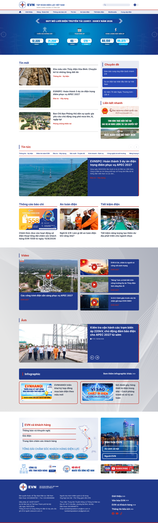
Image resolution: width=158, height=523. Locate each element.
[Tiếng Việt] (41, 5)
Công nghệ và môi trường (116, 153)
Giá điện (26, 436)
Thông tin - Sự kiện (61, 76)
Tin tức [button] (73, 12)
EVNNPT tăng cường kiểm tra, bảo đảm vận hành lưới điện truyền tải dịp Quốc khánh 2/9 (113, 165)
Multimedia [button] (112, 12)
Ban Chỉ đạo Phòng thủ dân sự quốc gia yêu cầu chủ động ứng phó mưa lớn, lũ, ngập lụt (73, 116)
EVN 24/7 (25, 300)
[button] (154, 34)
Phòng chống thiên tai (62, 124)
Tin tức (26, 147)
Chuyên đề (112, 64)
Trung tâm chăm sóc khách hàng (39, 441)
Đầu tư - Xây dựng (60, 98)
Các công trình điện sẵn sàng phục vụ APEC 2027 (47, 295)
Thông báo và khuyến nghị (36, 430)
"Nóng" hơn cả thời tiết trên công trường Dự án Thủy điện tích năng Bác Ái (123, 283)
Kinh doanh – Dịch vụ (96, 153)
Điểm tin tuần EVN (43, 153)
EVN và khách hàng (38, 424)
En (137, 5)
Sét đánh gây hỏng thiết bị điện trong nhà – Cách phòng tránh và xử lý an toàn (125, 391)
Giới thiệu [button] (29, 12)
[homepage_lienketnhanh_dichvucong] (120, 111)
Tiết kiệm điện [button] (99, 12)
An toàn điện (68, 204)
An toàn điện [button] (85, 12)
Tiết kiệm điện (110, 204)
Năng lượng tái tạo (136, 153)
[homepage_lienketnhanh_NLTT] (120, 122)
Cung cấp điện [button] (126, 12)
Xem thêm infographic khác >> (119, 373)
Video (25, 255)
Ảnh (24, 320)
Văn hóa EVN (113, 442)
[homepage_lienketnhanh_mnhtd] (120, 133)
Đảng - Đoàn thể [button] (43, 12)
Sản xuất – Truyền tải (77, 153)
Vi (135, 5)
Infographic (32, 374)
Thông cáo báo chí (60, 12)
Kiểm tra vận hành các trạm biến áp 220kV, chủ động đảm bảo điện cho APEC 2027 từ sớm (113, 331)
